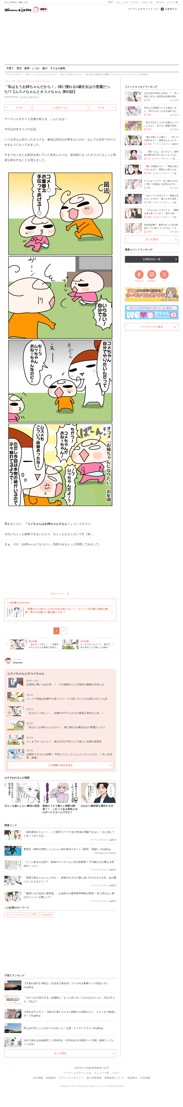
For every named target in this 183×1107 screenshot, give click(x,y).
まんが (144, 2)
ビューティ (135, 2)
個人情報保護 (94, 1077)
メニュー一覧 (172, 2)
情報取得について (114, 1077)
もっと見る (60, 1053)
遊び (44, 68)
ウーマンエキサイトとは (77, 1072)
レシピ (125, 2)
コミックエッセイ (16, 914)
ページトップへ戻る (151, 326)
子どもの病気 (57, 68)
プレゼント (160, 2)
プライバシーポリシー (71, 1077)
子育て (110, 2)
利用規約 (51, 1077)
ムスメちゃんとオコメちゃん (36, 81)
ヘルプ (115, 1072)
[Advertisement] (91, 39)
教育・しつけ (31, 68)
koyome (47, 914)
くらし (118, 2)
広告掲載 (145, 1077)
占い (151, 2)
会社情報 (38, 1077)
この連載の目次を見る (60, 765)
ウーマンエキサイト (29, 97)
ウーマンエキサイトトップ (143, 8)
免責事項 (132, 1077)
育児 (19, 68)
